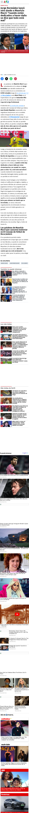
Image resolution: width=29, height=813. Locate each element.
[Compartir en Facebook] (2, 78)
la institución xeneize (17, 105)
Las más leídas (6, 324)
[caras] (14, 771)
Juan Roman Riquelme (14, 263)
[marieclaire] (14, 745)
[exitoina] (14, 719)
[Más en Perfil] (9, 715)
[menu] (2, 1)
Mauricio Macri (4, 263)
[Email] (15, 78)
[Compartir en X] (6, 78)
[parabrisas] (14, 795)
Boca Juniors (25, 263)
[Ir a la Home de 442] (6, 2)
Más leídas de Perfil (8, 388)
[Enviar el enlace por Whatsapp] (11, 78)
